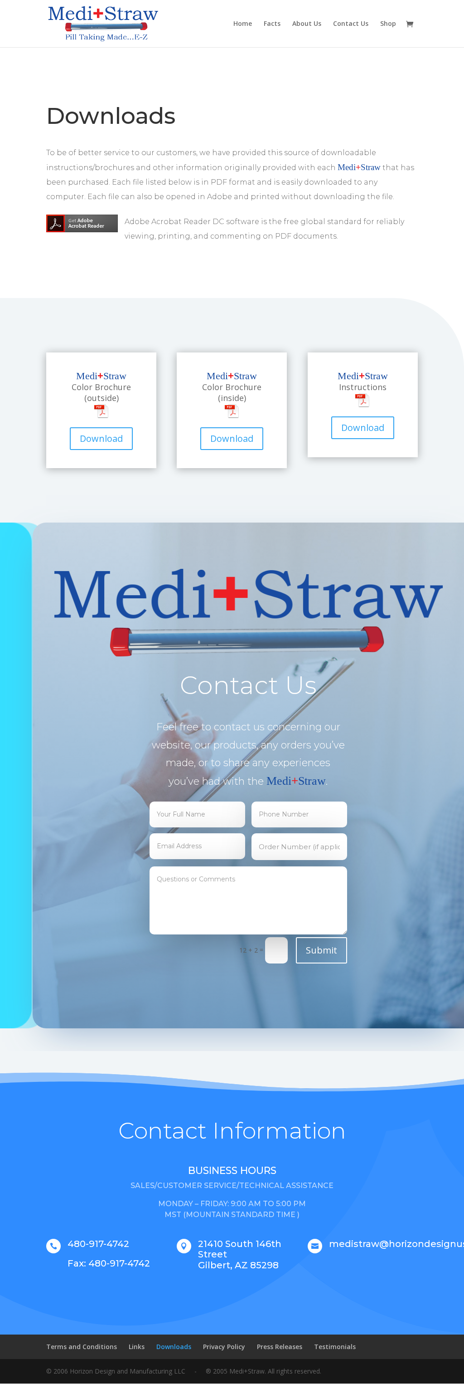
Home (242, 24)
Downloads (173, 1346)
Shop (388, 24)
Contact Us (350, 24)
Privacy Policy (224, 1346)
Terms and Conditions (81, 1346)
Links (137, 1346)
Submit (321, 950)
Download (101, 438)
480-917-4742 (98, 1243)
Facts (272, 24)
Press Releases (279, 1346)
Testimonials (335, 1346)
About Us (306, 24)
